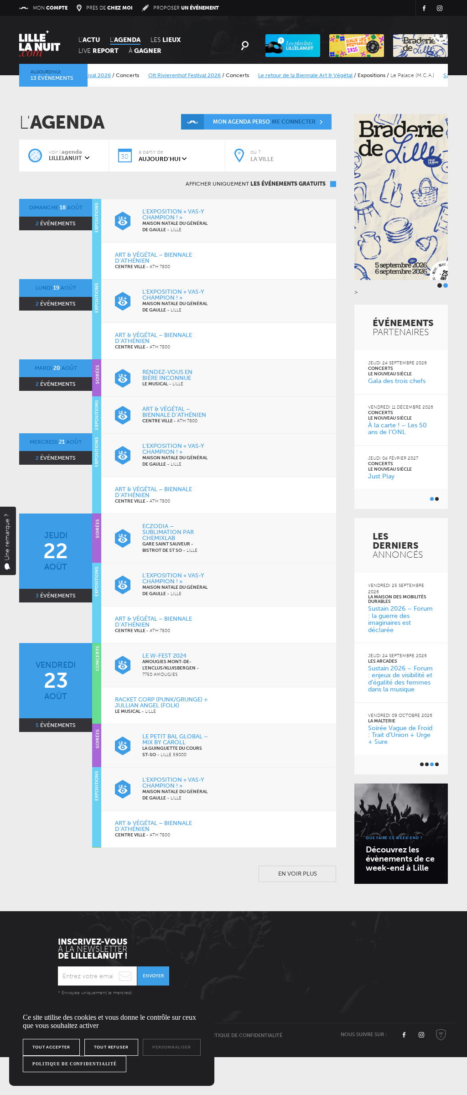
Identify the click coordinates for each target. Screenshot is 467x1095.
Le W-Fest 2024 (164, 655)
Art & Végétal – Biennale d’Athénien (153, 257)
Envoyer (153, 976)
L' (89, 40)
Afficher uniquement (256, 184)
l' (125, 40)
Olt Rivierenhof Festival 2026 (170, 75)
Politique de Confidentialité (242, 1035)
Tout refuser (111, 1047)
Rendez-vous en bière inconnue (167, 374)
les (165, 40)
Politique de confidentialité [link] (74, 1064)
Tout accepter (51, 1047)
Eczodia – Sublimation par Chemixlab (168, 532)
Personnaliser (171, 1047)
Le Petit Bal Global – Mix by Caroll (175, 739)
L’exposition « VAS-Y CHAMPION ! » (173, 214)
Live (98, 51)
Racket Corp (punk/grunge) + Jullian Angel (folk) (161, 702)
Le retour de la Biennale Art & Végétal (291, 75)
